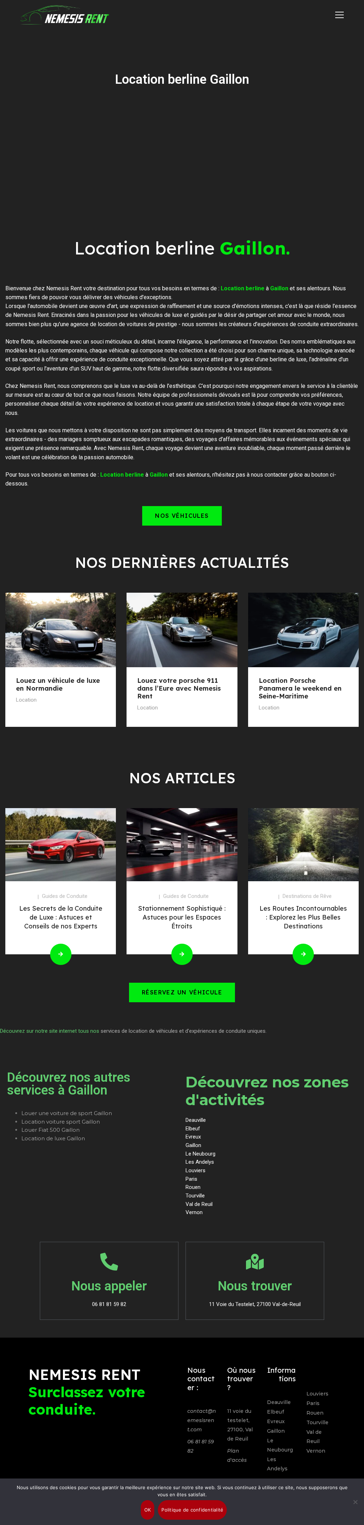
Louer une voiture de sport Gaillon (66, 1113)
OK (147, 1510)
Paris (313, 1403)
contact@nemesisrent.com (201, 1420)
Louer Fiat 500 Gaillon (50, 1129)
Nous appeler (109, 1286)
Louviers (317, 1393)
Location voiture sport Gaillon (60, 1121)
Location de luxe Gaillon (53, 1138)
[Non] (355, 1501)
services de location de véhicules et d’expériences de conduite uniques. (184, 1031)
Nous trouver (255, 1286)
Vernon (315, 1451)
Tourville (317, 1422)
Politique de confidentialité (192, 1510)
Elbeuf (275, 1412)
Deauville (279, 1402)
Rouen (314, 1413)
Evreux (276, 1421)
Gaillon (276, 1431)
